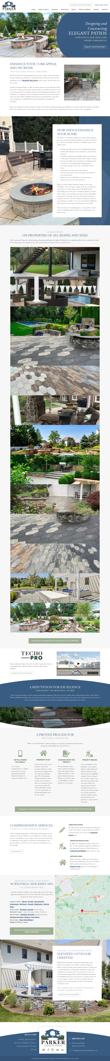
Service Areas (30, 1039)
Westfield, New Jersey (30, 80)
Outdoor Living (75, 866)
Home (21, 1039)
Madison (27, 917)
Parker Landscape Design (42, 1058)
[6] (55, 529)
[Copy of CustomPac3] (55, 291)
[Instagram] (52, 1050)
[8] (55, 558)
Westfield (23, 909)
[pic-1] (55, 440)
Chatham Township (17, 917)
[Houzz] (63, 1050)
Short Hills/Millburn (26, 920)
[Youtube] (57, 1050)
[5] (55, 351)
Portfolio (25, 1043)
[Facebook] (48, 1050)
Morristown (35, 917)
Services (17, 1043)
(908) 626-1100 (101, 5)
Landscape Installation (78, 851)
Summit (30, 909)
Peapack (31, 904)
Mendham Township (27, 914)
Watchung (23, 904)
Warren (24, 901)
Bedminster (38, 904)
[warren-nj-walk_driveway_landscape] (55, 262)
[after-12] (55, 410)
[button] (78, 664)
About (33, 1043)
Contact (34, 1049)
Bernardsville (39, 901)
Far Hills (31, 901)
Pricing (32, 1046)
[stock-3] (55, 321)
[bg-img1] (55, 588)
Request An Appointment (81, 5)
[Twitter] (43, 1050)
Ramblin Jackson (66, 1058)
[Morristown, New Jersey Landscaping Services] (55, 618)
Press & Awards (22, 1046)
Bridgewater (14, 904)
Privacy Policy (75, 1058)
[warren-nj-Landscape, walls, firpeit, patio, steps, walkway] (55, 499)
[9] (55, 380)
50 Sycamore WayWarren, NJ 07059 (78, 1044)
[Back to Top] (105, 1056)
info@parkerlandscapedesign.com (85, 1050)
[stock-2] (55, 469)
